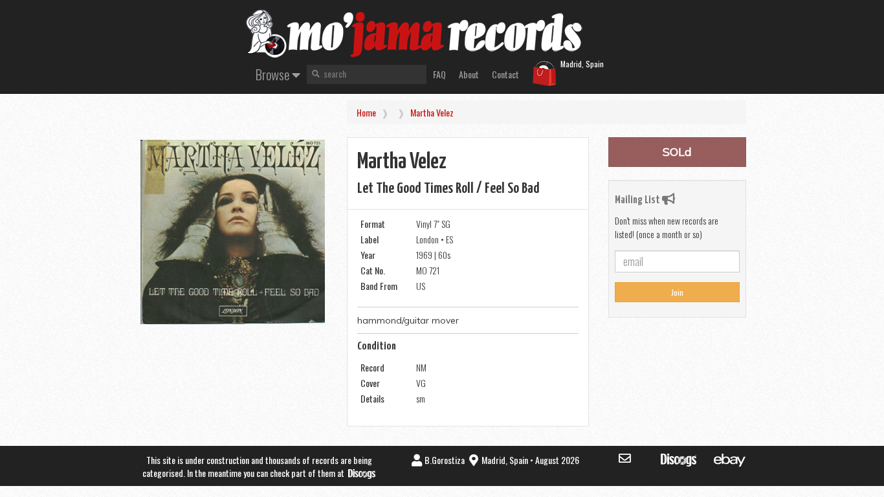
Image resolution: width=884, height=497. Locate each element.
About (469, 74)
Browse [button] (274, 74)
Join (677, 292)
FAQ (439, 74)
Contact (505, 74)
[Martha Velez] (232, 232)
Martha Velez (432, 112)
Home (366, 112)
